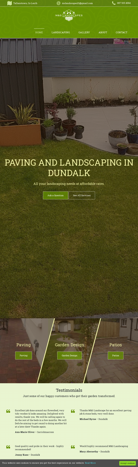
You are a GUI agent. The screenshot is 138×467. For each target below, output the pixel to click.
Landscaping (61, 32)
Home (39, 32)
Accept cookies (127, 463)
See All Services (82, 195)
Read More (90, 463)
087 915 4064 (124, 2)
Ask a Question (55, 195)
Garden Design (69, 355)
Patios (115, 355)
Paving (23, 355)
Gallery (84, 32)
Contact (121, 32)
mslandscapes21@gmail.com (77, 3)
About (103, 32)
